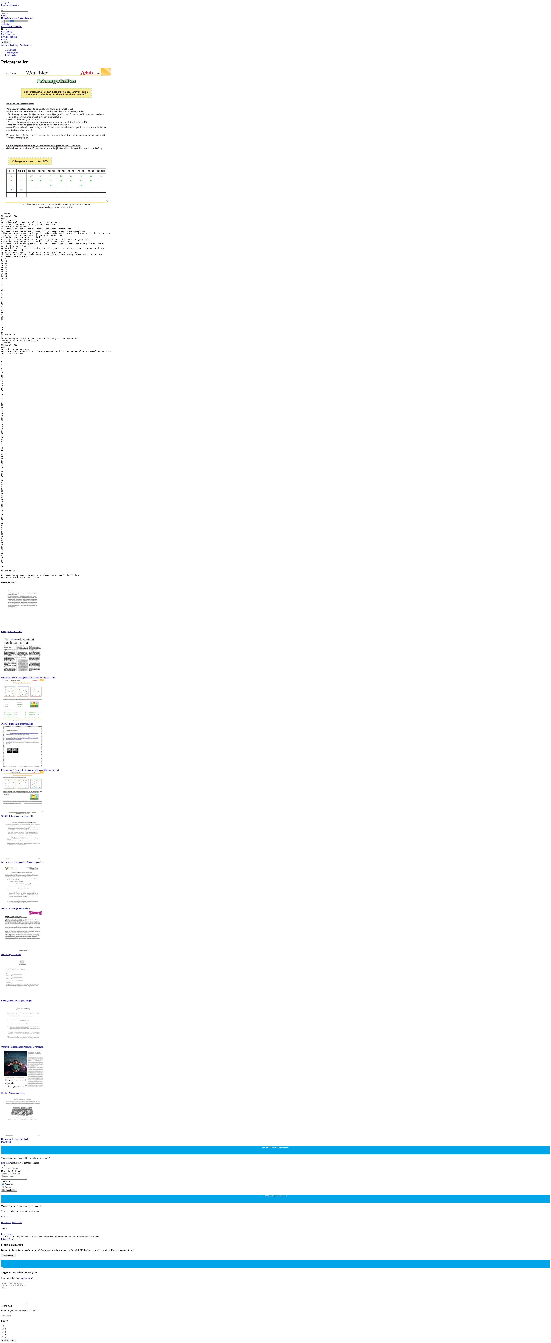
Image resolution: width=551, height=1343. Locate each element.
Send (13, 1340)
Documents (6, 1222)
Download (6, 1141)
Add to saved (26, 45)
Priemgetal (12, 55)
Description (11, 1171)
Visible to (5, 1181)
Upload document (9, 18)
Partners (11, 1234)
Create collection (9, 1190)
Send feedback (8, 1255)
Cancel (5, 1340)
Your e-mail (6, 1306)
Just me (8, 1187)
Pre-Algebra (12, 52)
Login (4, 15)
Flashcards (6, 26)
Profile (4, 39)
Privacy (5, 1239)
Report (4, 1234)
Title (3, 1165)
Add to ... (6, 42)
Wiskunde (11, 50)
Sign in (4, 1163)
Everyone (9, 1184)
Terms (11, 1239)
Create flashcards (25, 18)
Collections (16, 26)
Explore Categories (10, 5)
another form (26, 1278)
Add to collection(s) (10, 45)
